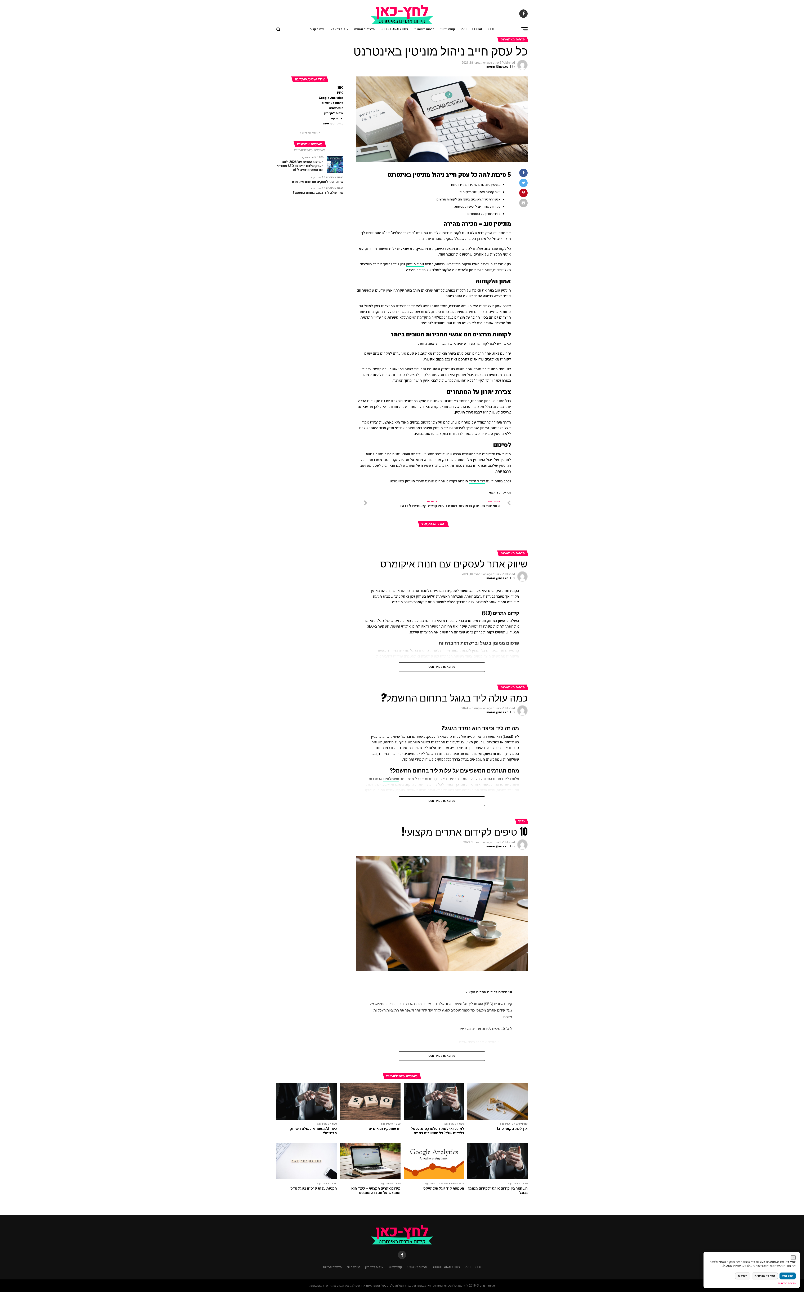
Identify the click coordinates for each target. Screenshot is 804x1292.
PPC (463, 29)
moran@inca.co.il (498, 67)
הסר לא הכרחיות (765, 1276)
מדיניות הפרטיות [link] (787, 1283)
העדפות (742, 1276)
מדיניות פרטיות (333, 123)
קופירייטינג (447, 29)
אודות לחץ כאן (339, 29)
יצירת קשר (317, 29)
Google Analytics (394, 29)
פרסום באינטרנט (424, 29)
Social (477, 29)
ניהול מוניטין (415, 264)
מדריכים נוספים (364, 29)
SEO (491, 29)
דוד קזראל (477, 481)
